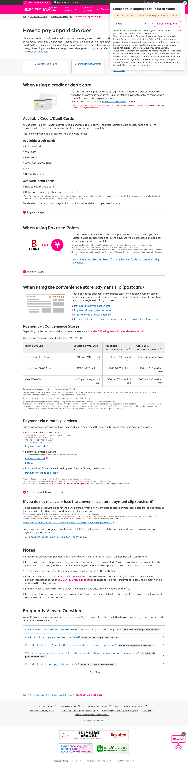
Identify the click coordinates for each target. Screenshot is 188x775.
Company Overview (45, 706)
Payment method (35, 446)
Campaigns (107, 9)
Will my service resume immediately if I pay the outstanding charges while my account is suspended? (90, 654)
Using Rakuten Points (89, 64)
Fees (27, 463)
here (117, 203)
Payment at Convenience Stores (92, 306)
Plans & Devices (67, 9)
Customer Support (38, 17)
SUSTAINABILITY (124, 761)
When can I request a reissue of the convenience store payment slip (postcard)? (67, 522)
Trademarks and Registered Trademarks (78, 711)
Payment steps (35, 212)
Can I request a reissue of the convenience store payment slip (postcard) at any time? (92, 629)
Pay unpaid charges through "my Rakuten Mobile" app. (54, 537)
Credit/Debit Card (47, 64)
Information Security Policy (42, 711)
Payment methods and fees (40, 473)
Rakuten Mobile (33, 9)
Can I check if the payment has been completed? (71, 637)
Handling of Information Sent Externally (92, 714)
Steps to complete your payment (92, 315)
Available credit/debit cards (141, 245)
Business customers (69, 706)
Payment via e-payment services (92, 310)
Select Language (167, 23)
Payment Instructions (114, 101)
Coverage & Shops (87, 9)
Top (24, 17)
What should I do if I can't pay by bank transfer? (70, 664)
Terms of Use (147, 711)
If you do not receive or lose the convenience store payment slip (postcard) (116, 319)
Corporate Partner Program (96, 706)
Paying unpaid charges (61, 17)
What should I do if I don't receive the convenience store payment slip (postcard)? (89, 645)
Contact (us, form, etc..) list (98, 761)
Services (75, 761)
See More (95, 672)
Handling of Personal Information (129, 706)
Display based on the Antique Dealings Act (120, 711)
